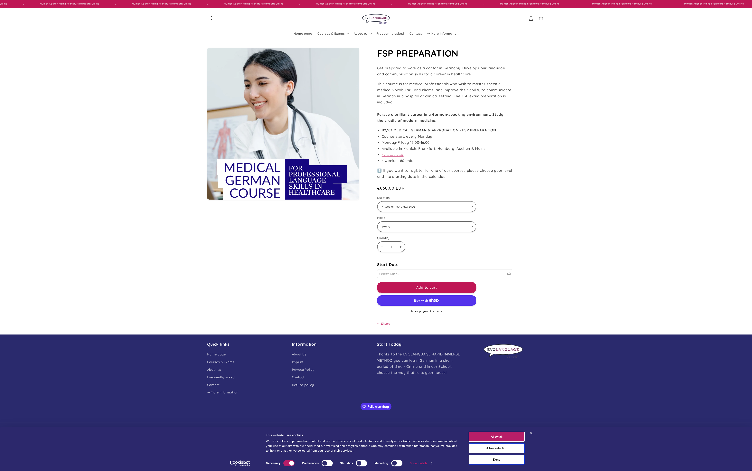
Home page (216, 354)
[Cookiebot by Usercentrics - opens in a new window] (240, 463)
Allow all (497, 436)
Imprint (298, 362)
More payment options (426, 311)
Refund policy (303, 385)
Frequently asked (221, 377)
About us (214, 370)
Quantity (383, 238)
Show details (419, 463)
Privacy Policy (303, 370)
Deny (496, 459)
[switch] (327, 463)
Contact (213, 385)
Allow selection (496, 448)
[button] (212, 19)
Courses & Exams (220, 362)
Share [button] (385, 323)
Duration (383, 198)
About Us (299, 354)
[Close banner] (531, 433)
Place (381, 218)
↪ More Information (222, 392)
